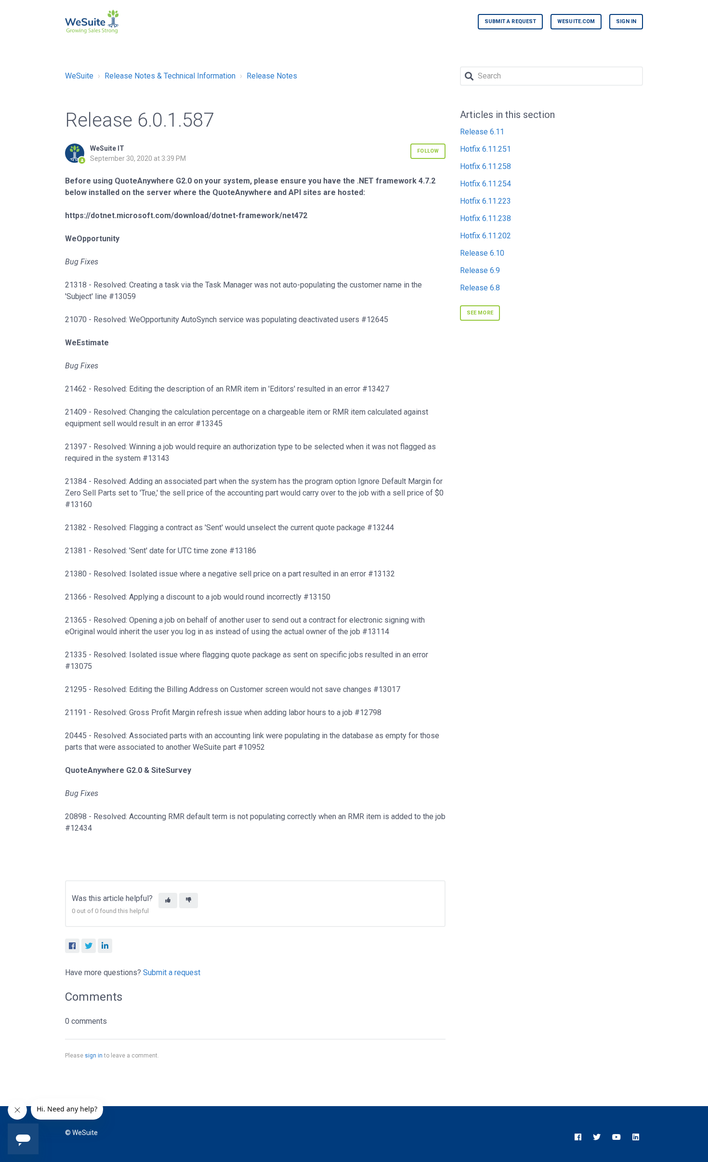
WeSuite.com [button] (576, 21)
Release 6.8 (480, 287)
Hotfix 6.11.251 (485, 149)
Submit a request (511, 21)
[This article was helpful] (167, 901)
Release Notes (272, 75)
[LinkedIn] (105, 946)
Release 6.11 (482, 131)
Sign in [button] (626, 21)
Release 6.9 (480, 270)
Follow (428, 151)
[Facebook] (72, 946)
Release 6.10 (482, 253)
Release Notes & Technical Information (170, 75)
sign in (94, 1055)
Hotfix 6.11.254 (485, 183)
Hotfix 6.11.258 (485, 166)
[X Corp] (88, 946)
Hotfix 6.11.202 (485, 235)
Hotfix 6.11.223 (485, 201)
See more (480, 313)
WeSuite (79, 75)
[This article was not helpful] (188, 901)
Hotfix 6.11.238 (485, 218)
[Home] (91, 22)
